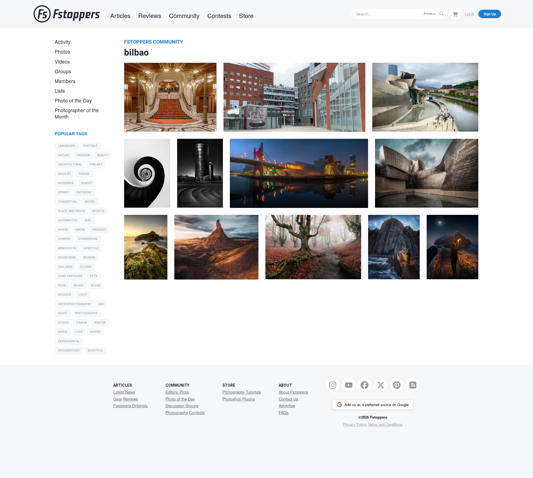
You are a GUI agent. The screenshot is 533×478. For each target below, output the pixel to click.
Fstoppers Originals (130, 405)
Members (65, 80)
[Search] (441, 13)
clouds (86, 267)
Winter (100, 322)
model (90, 201)
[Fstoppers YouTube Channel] (349, 385)
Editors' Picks (177, 392)
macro (95, 331)
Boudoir (64, 294)
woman (89, 257)
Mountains (67, 257)
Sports (98, 211)
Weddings (66, 183)
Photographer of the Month (77, 113)
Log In (469, 13)
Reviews (149, 15)
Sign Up (490, 13)
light (83, 294)
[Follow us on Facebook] (365, 385)
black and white (71, 211)
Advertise (287, 405)
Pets (93, 276)
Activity (63, 41)
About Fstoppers (293, 392)
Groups (63, 71)
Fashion (83, 155)
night (62, 313)
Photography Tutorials (241, 392)
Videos (62, 61)
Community (184, 15)
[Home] (66, 14)
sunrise (64, 239)
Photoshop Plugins (238, 399)
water (63, 229)
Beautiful (95, 350)
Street (63, 192)
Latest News (124, 392)
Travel (84, 174)
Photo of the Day (73, 100)
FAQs (283, 412)
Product (99, 229)
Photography (86, 313)
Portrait (90, 146)
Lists (60, 90)
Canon (81, 322)
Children (65, 267)
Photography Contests (185, 412)
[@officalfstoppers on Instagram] (333, 385)
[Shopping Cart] (455, 13)
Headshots (67, 248)
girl (88, 220)
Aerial (63, 331)
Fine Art (95, 164)
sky (101, 304)
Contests (219, 15)
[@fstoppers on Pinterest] (397, 385)
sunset (87, 183)
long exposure (70, 276)
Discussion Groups (181, 405)
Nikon (80, 229)
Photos (62, 51)
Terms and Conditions (385, 424)
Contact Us (288, 399)
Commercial (88, 239)
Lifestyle (91, 248)
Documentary (69, 350)
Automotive (67, 220)
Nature (63, 155)
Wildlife (64, 174)
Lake (79, 331)
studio (63, 322)
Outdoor (84, 192)
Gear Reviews (125, 399)
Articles (120, 15)
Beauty (103, 155)
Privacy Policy (354, 424)
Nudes (95, 285)
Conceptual (67, 201)
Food (62, 285)
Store (246, 15)
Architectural (70, 164)
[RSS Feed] (413, 385)
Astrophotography (74, 304)
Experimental (69, 341)
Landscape (66, 146)
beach (78, 285)
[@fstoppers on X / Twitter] (381, 385)
